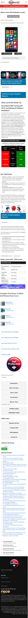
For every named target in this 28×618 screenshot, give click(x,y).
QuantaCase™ (17, 256)
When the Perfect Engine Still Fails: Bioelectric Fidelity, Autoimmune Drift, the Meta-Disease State (14, 510)
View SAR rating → (10, 303)
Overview (10, 256)
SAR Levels (4, 256)
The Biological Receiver (8, 478)
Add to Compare (7, 53)
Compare (18, 53)
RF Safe (10, 606)
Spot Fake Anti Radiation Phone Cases (17, 6)
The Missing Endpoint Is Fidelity (10, 476)
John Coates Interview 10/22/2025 (9, 337)
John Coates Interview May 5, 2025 (10, 349)
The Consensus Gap (8, 475)
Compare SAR (14, 427)
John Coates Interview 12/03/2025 (9, 332)
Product (6, 8)
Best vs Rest (14, 392)
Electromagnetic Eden (8, 463)
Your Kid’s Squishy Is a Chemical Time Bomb (13, 487)
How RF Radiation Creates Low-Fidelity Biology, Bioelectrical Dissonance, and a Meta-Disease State (14, 529)
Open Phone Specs (13, 16)
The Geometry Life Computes (10, 469)
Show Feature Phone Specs (11, 58)
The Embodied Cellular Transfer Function (13, 516)
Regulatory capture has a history (10, 535)
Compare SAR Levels (5, 581)
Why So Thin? (14, 402)
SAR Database (14, 432)
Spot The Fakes (14, 388)
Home (2, 8)
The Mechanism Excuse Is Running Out (12, 517)
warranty (13, 550)
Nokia (16, 296)
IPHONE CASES (14, 408)
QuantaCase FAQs (5, 354)
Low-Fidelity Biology (8, 482)
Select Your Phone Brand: (7, 375)
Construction (14, 397)
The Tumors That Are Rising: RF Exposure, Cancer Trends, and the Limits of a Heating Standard (13, 460)
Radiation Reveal (14, 423)
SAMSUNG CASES (14, 412)
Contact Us (14, 437)
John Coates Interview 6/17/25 (9, 343)
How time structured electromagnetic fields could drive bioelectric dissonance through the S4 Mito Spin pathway (14, 490)
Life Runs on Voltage (8, 470)
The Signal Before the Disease (10, 503)
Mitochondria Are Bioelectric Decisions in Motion (15, 464)
